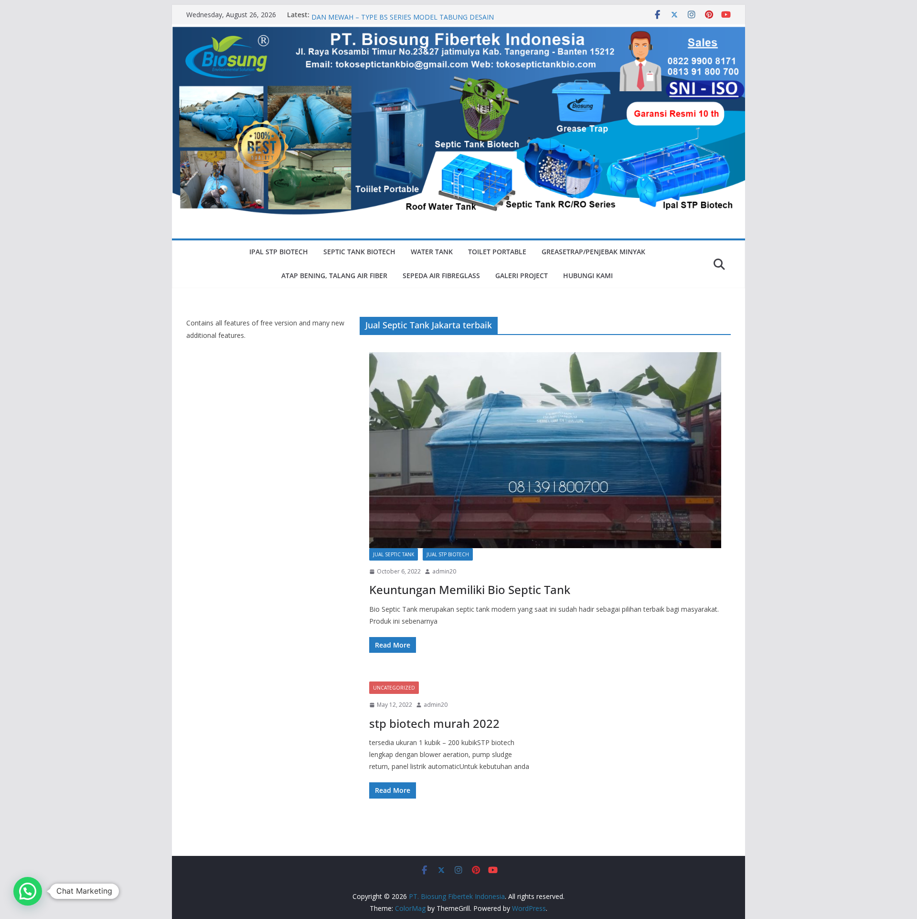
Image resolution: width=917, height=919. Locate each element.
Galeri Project (521, 275)
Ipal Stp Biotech (278, 251)
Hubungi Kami (588, 275)
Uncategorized (394, 687)
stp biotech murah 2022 (434, 723)
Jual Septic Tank (393, 554)
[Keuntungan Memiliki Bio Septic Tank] (545, 450)
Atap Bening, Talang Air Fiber (334, 275)
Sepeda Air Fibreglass (441, 275)
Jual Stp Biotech (448, 554)
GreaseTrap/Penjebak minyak (593, 251)
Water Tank (432, 251)
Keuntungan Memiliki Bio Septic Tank (469, 589)
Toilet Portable (497, 251)
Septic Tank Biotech (359, 251)
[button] (27, 891)
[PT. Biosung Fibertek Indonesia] (458, 31)
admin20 (444, 571)
